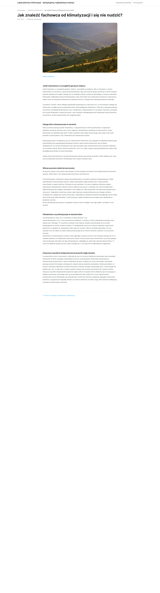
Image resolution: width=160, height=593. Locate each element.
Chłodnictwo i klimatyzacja (35, 10)
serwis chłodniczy (48, 76)
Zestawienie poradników (123, 3)
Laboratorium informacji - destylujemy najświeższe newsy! (45, 2)
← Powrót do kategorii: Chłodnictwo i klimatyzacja (59, 295)
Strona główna (138, 3)
